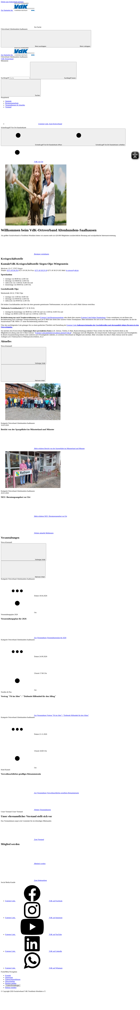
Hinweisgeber (10, 981)
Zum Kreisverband (50, 124)
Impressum (9, 977)
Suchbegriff (5, 78)
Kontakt (8, 975)
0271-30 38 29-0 (12, 270)
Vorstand (8, 107)
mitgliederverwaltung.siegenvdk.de (53, 333)
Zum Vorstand (39, 839)
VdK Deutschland (7, 59)
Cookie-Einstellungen (12, 985)
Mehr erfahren (59, 448)
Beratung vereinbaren (41, 254)
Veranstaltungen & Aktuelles (15, 105)
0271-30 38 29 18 (41, 270)
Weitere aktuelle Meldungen (43, 533)
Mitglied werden (40, 864)
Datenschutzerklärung (12, 979)
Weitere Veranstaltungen (42, 810)
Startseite (8, 101)
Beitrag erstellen (10, 988)
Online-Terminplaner (93, 317)
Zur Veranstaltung (50, 638)
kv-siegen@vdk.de (72, 270)
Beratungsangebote (11, 103)
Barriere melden (10, 983)
